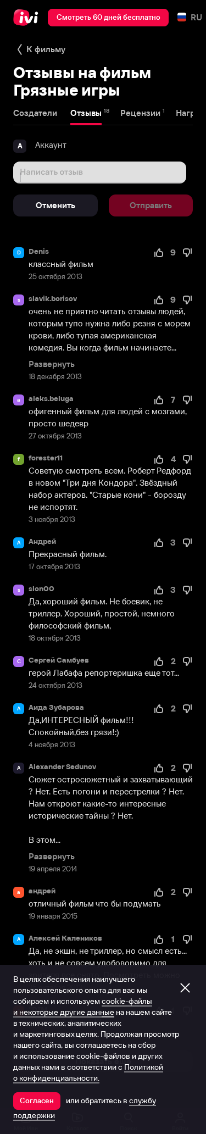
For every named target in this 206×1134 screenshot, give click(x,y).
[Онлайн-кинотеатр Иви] (28, 18)
